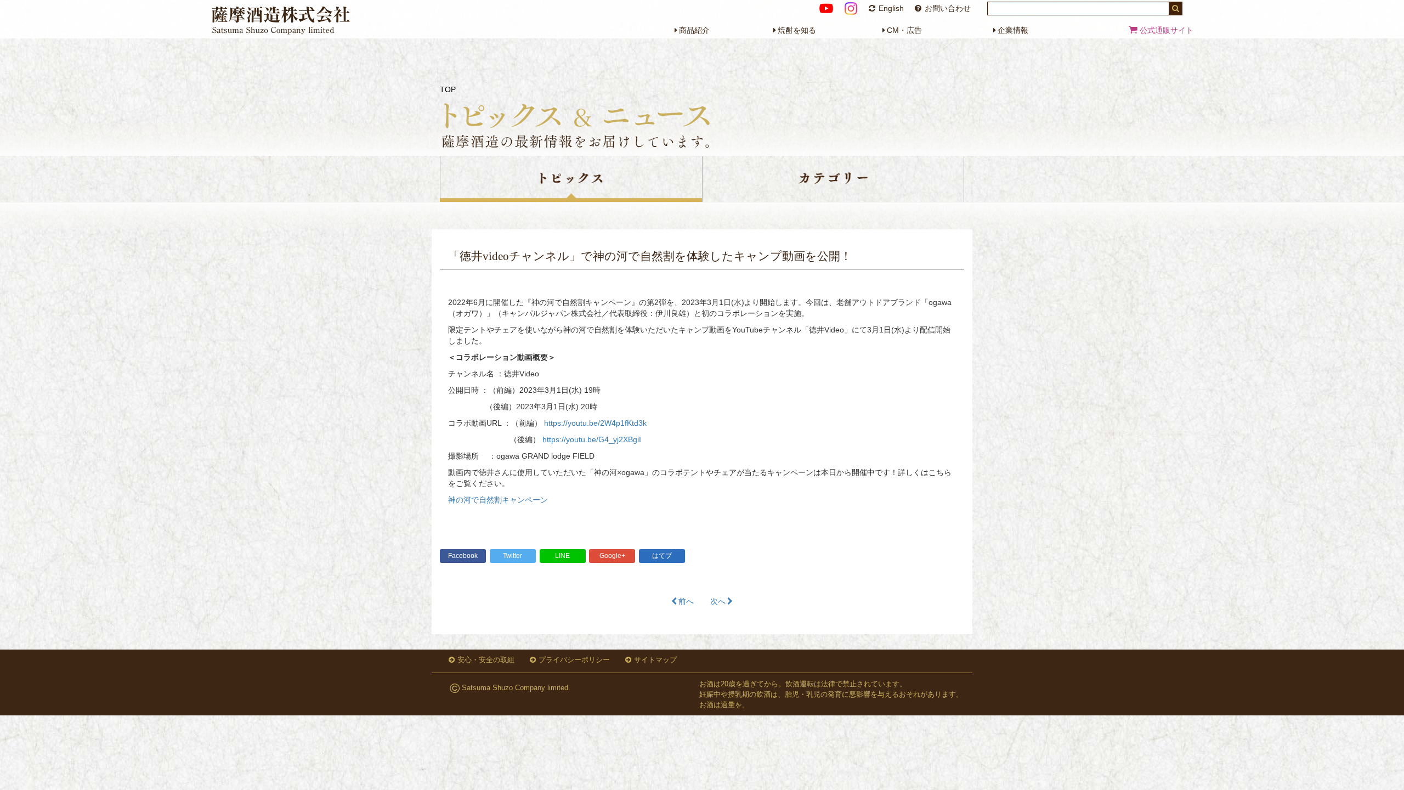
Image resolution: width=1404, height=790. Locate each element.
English (891, 8)
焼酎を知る (797, 30)
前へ (686, 601)
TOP (448, 89)
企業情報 (1013, 30)
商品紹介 (694, 30)
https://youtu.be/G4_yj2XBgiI (591, 439)
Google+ (612, 556)
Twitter (512, 556)
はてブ (662, 556)
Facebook (463, 556)
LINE (562, 556)
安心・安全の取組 (485, 659)
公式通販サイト (1165, 30)
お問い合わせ (948, 8)
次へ (718, 601)
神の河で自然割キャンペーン (498, 499)
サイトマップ (655, 659)
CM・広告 (904, 30)
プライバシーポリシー (574, 659)
